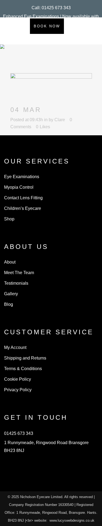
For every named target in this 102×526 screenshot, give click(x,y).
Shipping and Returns (25, 358)
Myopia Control (18, 187)
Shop (9, 219)
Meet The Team (19, 272)
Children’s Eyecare (22, 208)
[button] (51, 7)
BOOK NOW (47, 26)
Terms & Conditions (23, 368)
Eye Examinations (21, 176)
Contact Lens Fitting (23, 197)
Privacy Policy (18, 389)
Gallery (11, 293)
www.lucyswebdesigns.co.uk (72, 520)
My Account (15, 347)
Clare (59, 119)
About (10, 262)
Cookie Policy (17, 379)
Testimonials (16, 283)
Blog (8, 304)
